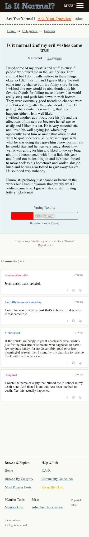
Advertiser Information (47, 507)
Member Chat (14, 507)
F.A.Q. (46, 470)
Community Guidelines (57, 478)
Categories (30, 31)
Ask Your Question (54, 18)
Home (11, 31)
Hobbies (49, 31)
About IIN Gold (52, 487)
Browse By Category (19, 478)
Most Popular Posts (18, 487)
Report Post (44, 245)
